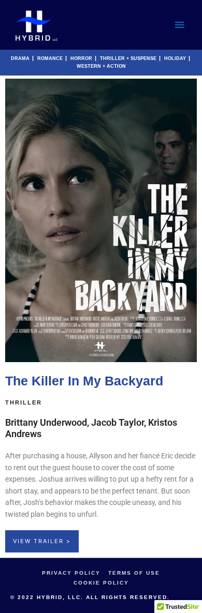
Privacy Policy (71, 573)
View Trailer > (42, 541)
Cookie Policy (101, 583)
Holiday (175, 58)
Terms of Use (134, 573)
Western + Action (101, 66)
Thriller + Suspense (128, 58)
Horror (81, 58)
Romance (50, 58)
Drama (20, 58)
